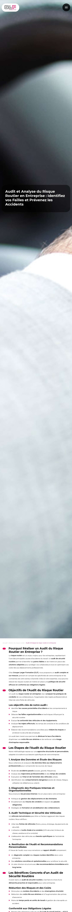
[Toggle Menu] (66, 7)
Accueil (5, 643)
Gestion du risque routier (17, 643)
